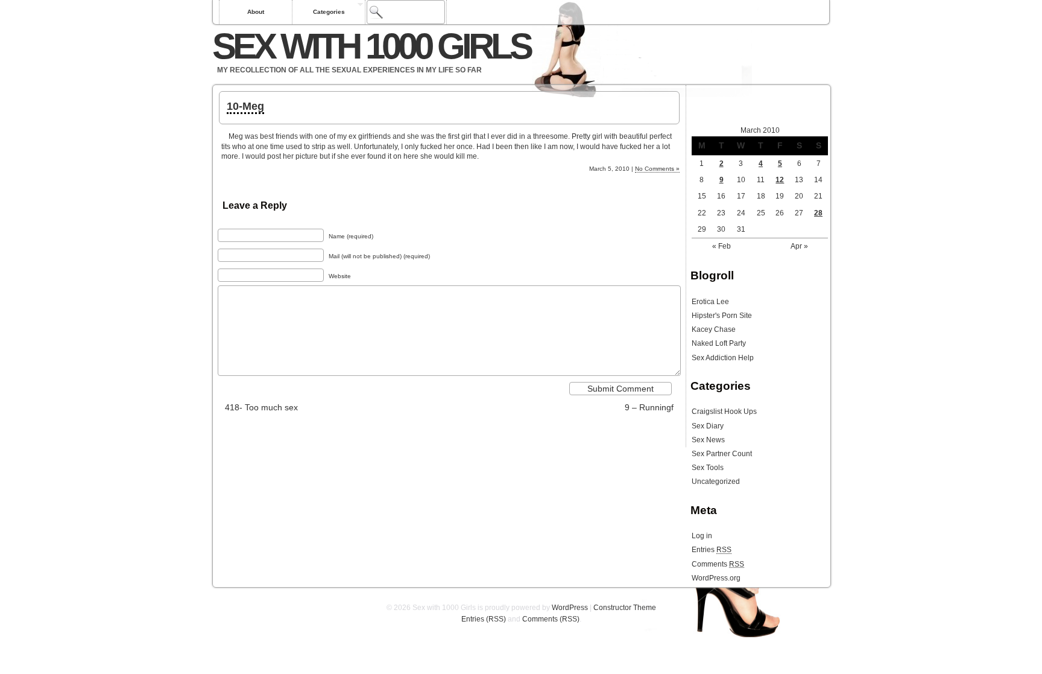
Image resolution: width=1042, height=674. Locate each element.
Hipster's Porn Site (722, 315)
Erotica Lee (710, 301)
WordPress (570, 607)
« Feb (721, 246)
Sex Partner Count (722, 454)
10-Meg (245, 106)
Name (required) (351, 236)
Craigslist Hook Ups (724, 411)
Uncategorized (716, 481)
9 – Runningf (649, 407)
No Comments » (657, 168)
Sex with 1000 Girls (371, 46)
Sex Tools (708, 467)
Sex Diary (708, 426)
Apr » (799, 246)
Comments (718, 564)
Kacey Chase (714, 329)
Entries (711, 549)
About (255, 11)
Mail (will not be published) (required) (379, 256)
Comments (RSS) (550, 619)
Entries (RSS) (483, 619)
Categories (329, 11)
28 (818, 213)
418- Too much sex (261, 407)
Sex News (708, 440)
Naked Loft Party (719, 343)
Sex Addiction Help (723, 358)
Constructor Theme (624, 607)
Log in (702, 536)
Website (340, 276)
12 (779, 180)
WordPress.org (716, 578)
